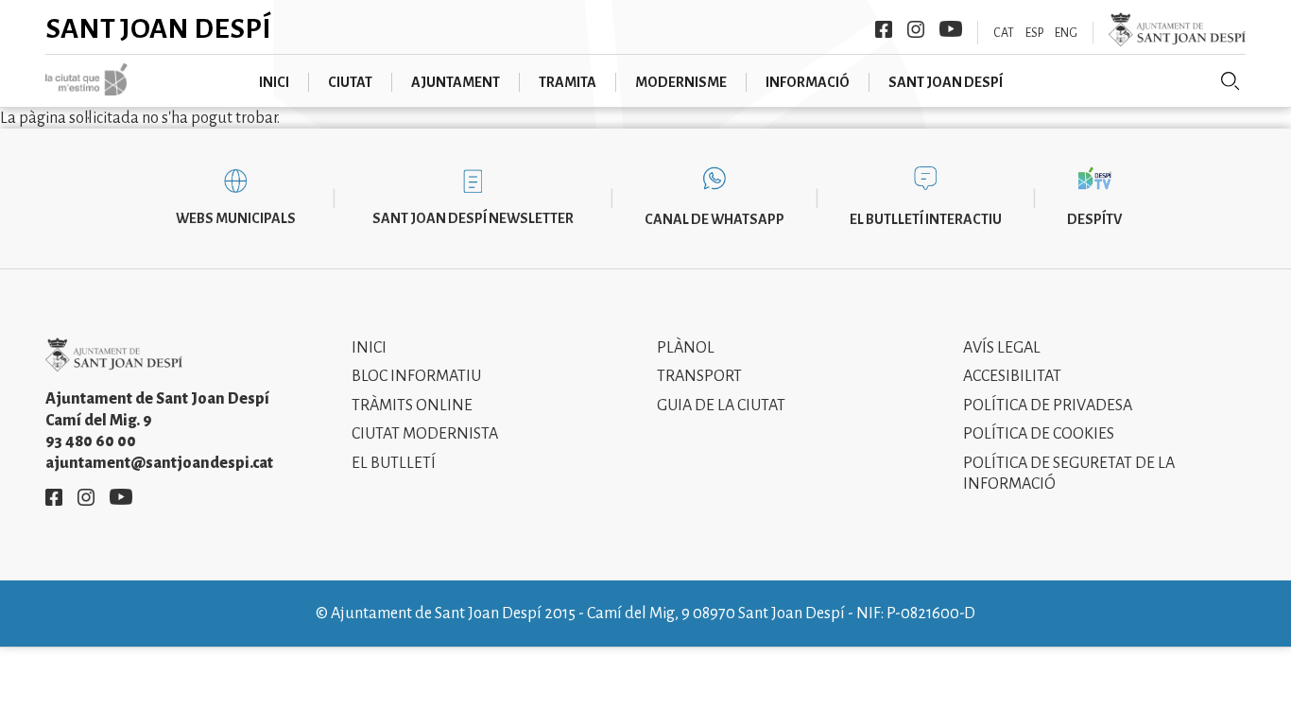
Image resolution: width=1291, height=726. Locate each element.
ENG (1066, 33)
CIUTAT (350, 82)
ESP (1034, 33)
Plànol (685, 347)
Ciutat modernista (425, 433)
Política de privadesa (1047, 405)
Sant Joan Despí (158, 28)
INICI (274, 82)
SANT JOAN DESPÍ (945, 82)
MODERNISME (681, 82)
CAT (1003, 33)
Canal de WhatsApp (714, 219)
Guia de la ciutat (721, 405)
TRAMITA (567, 82)
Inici (369, 347)
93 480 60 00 (90, 441)
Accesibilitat (1012, 376)
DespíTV (1094, 219)
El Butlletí (394, 463)
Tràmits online (412, 405)
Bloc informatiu (416, 376)
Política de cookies (1038, 433)
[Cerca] (1230, 81)
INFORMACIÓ (808, 82)
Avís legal (1002, 347)
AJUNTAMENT (455, 82)
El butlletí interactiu (926, 219)
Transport (699, 376)
